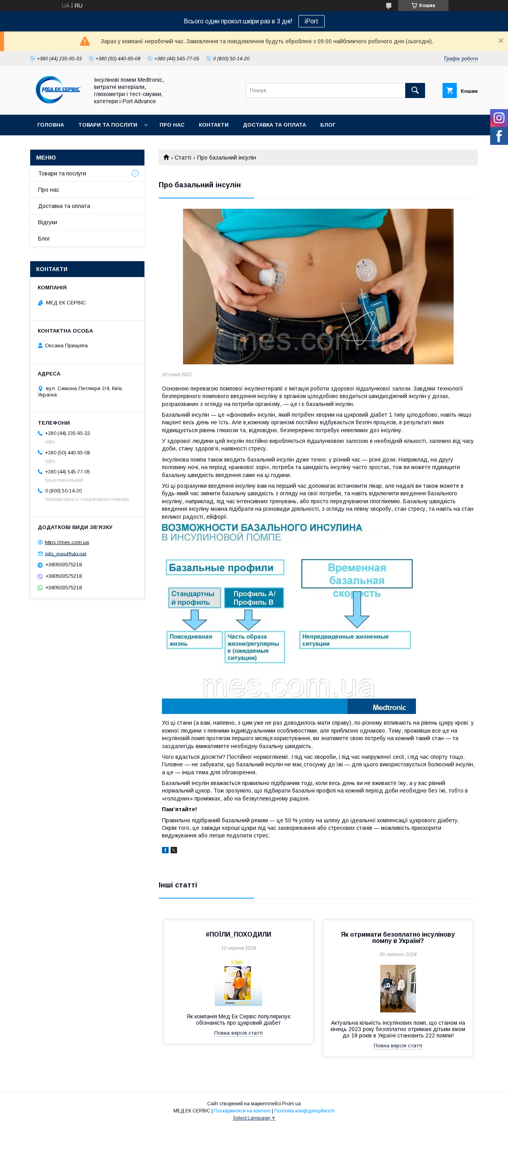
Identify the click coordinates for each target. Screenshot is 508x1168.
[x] (174, 851)
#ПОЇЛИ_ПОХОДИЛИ (238, 934)
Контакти (214, 125)
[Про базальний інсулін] (318, 286)
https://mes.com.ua (67, 542)
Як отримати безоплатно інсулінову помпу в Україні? (398, 937)
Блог (327, 125)
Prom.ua (291, 1103)
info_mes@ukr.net (65, 553)
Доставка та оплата (274, 125)
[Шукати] (415, 90)
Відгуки (47, 222)
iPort (311, 21)
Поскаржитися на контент (242, 1111)
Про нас (172, 125)
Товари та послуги (107, 125)
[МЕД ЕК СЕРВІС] (57, 104)
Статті (183, 157)
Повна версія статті (238, 1033)
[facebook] (165, 851)
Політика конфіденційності (304, 1111)
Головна (50, 125)
